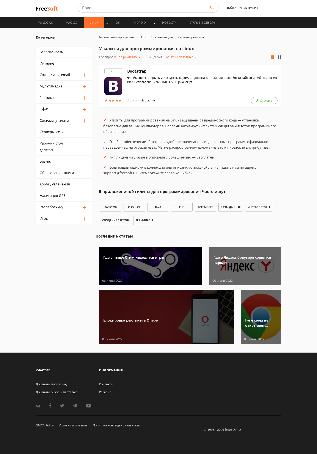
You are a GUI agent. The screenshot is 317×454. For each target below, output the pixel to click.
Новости (169, 22)
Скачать (266, 100)
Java (158, 207)
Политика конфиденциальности (116, 425)
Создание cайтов (115, 220)
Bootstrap (136, 71)
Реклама (105, 392)
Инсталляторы (259, 207)
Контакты (106, 384)
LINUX (94, 22)
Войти (232, 8)
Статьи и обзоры (203, 22)
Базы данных (231, 207)
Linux (113, 71)
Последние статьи (114, 236)
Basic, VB (110, 207)
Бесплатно (148, 100)
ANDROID (139, 22)
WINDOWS (45, 22)
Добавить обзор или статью (56, 392)
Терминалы (144, 220)
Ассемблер (205, 207)
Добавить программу (51, 384)
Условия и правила (73, 425)
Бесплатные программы (117, 37)
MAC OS (71, 22)
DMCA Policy (45, 425)
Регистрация (248, 8)
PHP (181, 207)
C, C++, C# (134, 207)
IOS (117, 22)
